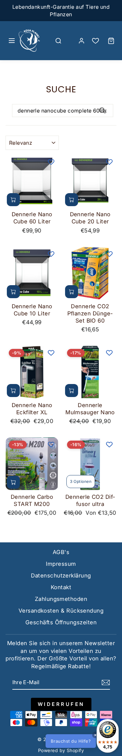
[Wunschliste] (95, 40)
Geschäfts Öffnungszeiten (61, 622)
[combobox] (62, 110)
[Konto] (81, 40)
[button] (81, 741)
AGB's (61, 552)
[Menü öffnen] (11, 40)
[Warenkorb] (111, 40)
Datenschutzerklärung (61, 575)
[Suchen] (58, 40)
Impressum (61, 564)
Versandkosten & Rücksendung (61, 610)
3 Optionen (80, 481)
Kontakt (61, 587)
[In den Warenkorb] (13, 199)
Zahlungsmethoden (61, 599)
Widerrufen (61, 704)
